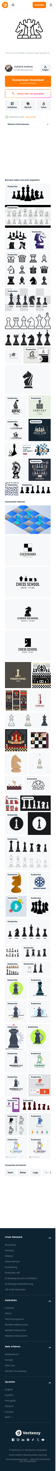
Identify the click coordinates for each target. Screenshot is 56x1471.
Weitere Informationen (18, 122)
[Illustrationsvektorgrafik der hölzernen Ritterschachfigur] (16, 1067)
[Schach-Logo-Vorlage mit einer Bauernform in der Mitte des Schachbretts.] (16, 1090)
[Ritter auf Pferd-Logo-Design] (16, 493)
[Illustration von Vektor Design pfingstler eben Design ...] (16, 1275)
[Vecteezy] (5, 5)
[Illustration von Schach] (16, 901)
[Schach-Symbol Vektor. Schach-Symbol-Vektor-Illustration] (27, 290)
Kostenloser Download (28, 81)
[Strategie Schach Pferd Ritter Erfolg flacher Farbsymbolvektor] (16, 1252)
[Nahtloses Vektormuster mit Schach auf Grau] (35, 575)
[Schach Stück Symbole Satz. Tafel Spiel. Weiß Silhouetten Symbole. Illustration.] (20, 987)
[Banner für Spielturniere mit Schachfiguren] (36, 810)
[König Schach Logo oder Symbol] (16, 838)
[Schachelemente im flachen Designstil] (12, 1215)
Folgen (45, 70)
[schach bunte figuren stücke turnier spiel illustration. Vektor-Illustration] (40, 968)
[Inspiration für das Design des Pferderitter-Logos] (18, 394)
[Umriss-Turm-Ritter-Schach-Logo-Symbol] (18, 969)
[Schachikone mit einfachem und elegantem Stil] (15, 261)
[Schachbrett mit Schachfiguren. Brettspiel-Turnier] (14, 812)
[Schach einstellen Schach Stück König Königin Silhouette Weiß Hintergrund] (12, 1183)
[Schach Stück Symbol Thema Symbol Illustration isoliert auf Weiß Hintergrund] (27, 857)
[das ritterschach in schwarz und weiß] (16, 556)
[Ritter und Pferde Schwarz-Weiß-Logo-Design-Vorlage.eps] (13, 376)
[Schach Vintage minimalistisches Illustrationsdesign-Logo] (16, 469)
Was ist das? (31, 117)
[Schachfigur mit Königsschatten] (36, 512)
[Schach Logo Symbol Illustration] (27, 660)
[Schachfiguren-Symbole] (27, 350)
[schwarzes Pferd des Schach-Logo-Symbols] (27, 419)
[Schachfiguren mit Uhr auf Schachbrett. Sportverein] (16, 877)
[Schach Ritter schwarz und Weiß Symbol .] (27, 1007)
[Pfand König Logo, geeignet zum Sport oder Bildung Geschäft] (18, 785)
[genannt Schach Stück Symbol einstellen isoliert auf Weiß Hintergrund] (27, 1162)
